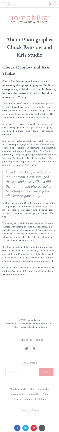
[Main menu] (4, 3)
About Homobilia (18, 389)
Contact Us (33, 394)
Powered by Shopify (29, 410)
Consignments (17, 394)
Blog (32, 389)
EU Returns (40, 399)
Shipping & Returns (22, 399)
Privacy (46, 394)
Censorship (43, 389)
